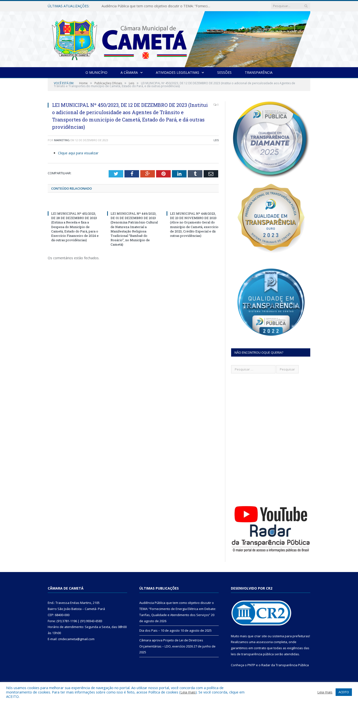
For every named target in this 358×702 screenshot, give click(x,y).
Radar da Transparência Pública (285, 665)
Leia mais (188, 692)
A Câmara (129, 72)
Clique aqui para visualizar (78, 153)
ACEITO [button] (344, 692)
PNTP (251, 665)
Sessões (224, 72)
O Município (96, 72)
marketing (62, 140)
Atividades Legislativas (177, 72)
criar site (260, 636)
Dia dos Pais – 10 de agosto (124, 6)
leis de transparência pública (252, 654)
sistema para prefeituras (290, 636)
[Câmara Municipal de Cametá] (179, 38)
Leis (216, 140)
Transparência (259, 72)
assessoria (264, 642)
